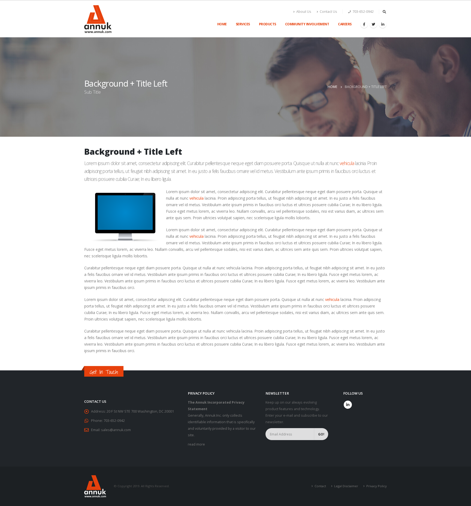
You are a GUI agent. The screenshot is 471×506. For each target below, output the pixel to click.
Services (243, 24)
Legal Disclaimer (346, 486)
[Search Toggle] (384, 11)
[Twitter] (373, 24)
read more (196, 444)
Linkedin (348, 405)
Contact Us (328, 11)
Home (222, 24)
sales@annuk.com (116, 430)
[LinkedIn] (383, 24)
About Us (303, 11)
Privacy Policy (376, 486)
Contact (320, 486)
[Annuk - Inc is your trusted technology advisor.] (97, 19)
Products (267, 24)
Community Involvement (307, 24)
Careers (345, 24)
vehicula (347, 163)
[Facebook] (364, 24)
